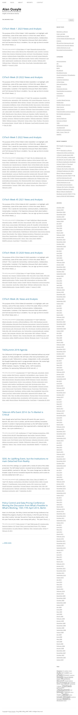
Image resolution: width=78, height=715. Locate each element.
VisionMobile (30, 444)
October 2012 (60, 518)
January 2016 (60, 429)
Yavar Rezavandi (40, 185)
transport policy (37, 528)
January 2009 (60, 621)
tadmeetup (23, 488)
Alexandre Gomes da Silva (38, 49)
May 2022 (59, 283)
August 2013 (60, 495)
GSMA (41, 482)
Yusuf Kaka (16, 241)
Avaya (13, 51)
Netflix (37, 114)
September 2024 (61, 219)
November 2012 (61, 516)
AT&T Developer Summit (40, 322)
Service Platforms (61, 118)
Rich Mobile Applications (63, 114)
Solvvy (23, 116)
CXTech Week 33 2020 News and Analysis (22, 252)
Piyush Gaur (35, 389)
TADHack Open (6, 63)
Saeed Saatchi (9, 61)
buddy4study (13, 162)
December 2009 (61, 596)
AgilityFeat (34, 220)
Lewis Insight (8, 111)
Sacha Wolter (34, 486)
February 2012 (61, 536)
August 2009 (60, 605)
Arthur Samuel (36, 160)
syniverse (10, 118)
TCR (71, 690)
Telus (20, 63)
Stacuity (41, 116)
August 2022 (60, 276)
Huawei (59, 679)
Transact (14, 185)
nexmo (29, 484)
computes (11, 377)
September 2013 (61, 493)
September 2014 (61, 466)
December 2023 (61, 239)
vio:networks (24, 398)
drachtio (46, 167)
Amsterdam (25, 100)
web (17, 491)
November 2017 (61, 392)
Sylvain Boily (24, 393)
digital (34, 326)
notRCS (36, 58)
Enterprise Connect (20, 54)
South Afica (16, 285)
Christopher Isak (7, 165)
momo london (22, 484)
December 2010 (61, 568)
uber (34, 335)
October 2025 (60, 207)
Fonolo (38, 379)
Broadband (60, 70)
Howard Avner (13, 382)
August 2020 (60, 331)
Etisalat (16, 437)
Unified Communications (64, 130)
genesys (4, 56)
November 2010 (61, 571)
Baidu (42, 275)
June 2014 (59, 472)
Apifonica (24, 160)
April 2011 (59, 559)
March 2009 (60, 616)
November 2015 (61, 434)
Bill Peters (59, 66)
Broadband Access (62, 73)
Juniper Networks (43, 56)
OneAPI (24, 282)
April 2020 (59, 340)
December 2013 (61, 486)
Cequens (41, 375)
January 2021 (60, 319)
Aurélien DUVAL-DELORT (9, 435)
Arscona (45, 100)
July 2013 (59, 497)
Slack (22, 333)
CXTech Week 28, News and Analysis (20, 298)
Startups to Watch (62, 121)
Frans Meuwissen (38, 54)
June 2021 (59, 308)
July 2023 (59, 251)
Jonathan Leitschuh (41, 329)
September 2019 (61, 356)
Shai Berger (18, 391)
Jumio (41, 171)
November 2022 (61, 269)
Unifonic (27, 185)
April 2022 (59, 285)
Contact (40, 2)
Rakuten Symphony (28, 234)
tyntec (4, 398)
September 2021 (61, 301)
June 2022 (59, 281)
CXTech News (20, 49)
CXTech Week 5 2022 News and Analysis (21, 137)
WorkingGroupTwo (24, 400)
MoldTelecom (25, 231)
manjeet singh (33, 174)
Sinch (33, 181)
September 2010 (61, 575)
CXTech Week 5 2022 (37, 165)
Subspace (38, 181)
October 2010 (60, 573)
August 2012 (60, 523)
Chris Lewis (35, 102)
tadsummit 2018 (33, 393)
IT (8, 484)
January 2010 (60, 593)
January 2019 (60, 374)
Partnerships (28, 331)
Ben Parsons (15, 375)
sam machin (44, 234)
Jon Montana (39, 280)
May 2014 (59, 475)
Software (38, 333)
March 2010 (60, 589)
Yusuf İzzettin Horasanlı (37, 123)
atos (46, 160)
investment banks (12, 109)
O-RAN (12, 178)
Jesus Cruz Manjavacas (16, 229)
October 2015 (60, 436)
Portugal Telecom (25, 486)
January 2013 (60, 511)
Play (16, 234)
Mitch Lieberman (13, 58)
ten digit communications (22, 395)
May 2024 (59, 228)
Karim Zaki (28, 384)
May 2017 (59, 404)
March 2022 (60, 287)
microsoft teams (16, 331)
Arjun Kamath (27, 222)
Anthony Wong (6, 51)
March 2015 (60, 452)
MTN (19, 386)
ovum (8, 440)
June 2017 (59, 402)
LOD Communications (37, 229)
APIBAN (15, 222)
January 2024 (60, 237)
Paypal (17, 526)
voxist (40, 398)
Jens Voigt (28, 56)
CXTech (4, 54)
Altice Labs (34, 373)
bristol (12, 278)
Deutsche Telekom (40, 435)
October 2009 (60, 600)
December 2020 (61, 322)
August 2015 (60, 440)
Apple (70, 671)
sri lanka (34, 61)
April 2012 (59, 532)
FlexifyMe (12, 169)
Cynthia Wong (18, 482)
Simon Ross (5, 236)
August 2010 (60, 577)
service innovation (44, 282)
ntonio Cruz (37, 484)
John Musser (31, 329)
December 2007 (61, 651)
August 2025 (60, 210)
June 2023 (59, 253)
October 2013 (60, 491)
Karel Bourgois (20, 384)
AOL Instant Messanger (35, 100)
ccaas (35, 51)
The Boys (39, 121)
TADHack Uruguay (11, 121)
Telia (9, 395)
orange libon (16, 486)
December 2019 (61, 349)
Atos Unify (38, 222)
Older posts (6, 543)
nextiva (19, 282)
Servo (4, 285)
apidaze (9, 375)
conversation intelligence (9, 105)
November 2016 (61, 415)
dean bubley (45, 278)
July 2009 (59, 607)
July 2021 (59, 306)
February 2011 (61, 564)
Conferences (22, 433)
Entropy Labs (9, 329)
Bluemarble (30, 51)
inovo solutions (26, 382)
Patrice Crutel (9, 389)
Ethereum (33, 379)
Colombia (41, 102)
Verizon (33, 185)
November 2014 (61, 461)
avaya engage (14, 225)
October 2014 (60, 463)
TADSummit (14, 63)
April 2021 (59, 312)
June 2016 (59, 418)
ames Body (41, 373)
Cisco (18, 278)
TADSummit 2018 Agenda (14, 349)
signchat (18, 333)
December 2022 (61, 267)
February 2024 (61, 235)
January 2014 (60, 484)
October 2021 (60, 299)
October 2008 (60, 628)
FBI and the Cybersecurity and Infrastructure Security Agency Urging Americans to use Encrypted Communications (66, 180)
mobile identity (16, 231)
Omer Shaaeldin (33, 386)
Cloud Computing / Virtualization (66, 75)
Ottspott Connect (43, 386)
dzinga (4, 169)
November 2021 (61, 296)
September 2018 (61, 379)
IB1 (38, 227)
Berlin (19, 102)
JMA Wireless (27, 229)
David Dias (21, 377)
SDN (43, 486)
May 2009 (59, 612)
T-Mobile (20, 442)
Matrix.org (25, 114)
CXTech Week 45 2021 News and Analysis (22, 199)
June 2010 (59, 582)
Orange (4, 440)
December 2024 (61, 212)
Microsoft (40, 174)
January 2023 (60, 265)
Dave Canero (37, 105)
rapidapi (46, 331)
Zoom (46, 123)
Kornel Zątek (32, 437)
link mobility (16, 111)
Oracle (66, 681)
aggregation (15, 100)
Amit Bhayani (11, 160)
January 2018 (60, 390)
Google (18, 169)
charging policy (44, 524)
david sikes (23, 167)
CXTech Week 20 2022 (27, 105)
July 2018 (59, 381)
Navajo (15, 282)
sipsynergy (9, 285)
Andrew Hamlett (21, 275)
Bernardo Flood (17, 324)
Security (59, 116)
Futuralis (45, 54)
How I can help (61, 34)
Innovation (60, 93)
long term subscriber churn (28, 111)
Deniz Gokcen (45, 105)
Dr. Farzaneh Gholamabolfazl (35, 167)
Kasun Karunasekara (38, 109)
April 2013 (59, 504)
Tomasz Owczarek (27, 335)
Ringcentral (42, 58)
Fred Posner (27, 227)
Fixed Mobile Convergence (64, 91)
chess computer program (34, 162)
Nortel (32, 58)
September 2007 (61, 657)
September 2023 (61, 246)
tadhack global (60, 687)
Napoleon (32, 114)
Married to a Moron (62, 32)
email (3, 329)
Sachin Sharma (17, 116)
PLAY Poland (14, 440)
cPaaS (18, 105)
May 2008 (59, 639)
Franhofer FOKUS (34, 482)
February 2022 (61, 290)
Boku (7, 162)
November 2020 (61, 324)
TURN (19, 185)
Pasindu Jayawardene (21, 178)
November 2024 (61, 214)
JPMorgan (29, 109)
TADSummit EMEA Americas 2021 (11, 238)
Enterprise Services (62, 89)
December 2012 (61, 513)
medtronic (15, 386)
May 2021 (59, 310)
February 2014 (61, 482)
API (17, 433)
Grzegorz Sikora (34, 169)
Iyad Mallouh (13, 171)
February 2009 (61, 619)
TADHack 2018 (41, 61)
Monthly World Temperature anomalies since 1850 (21, 176)
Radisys (20, 234)
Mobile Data (60, 102)
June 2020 (59, 335)
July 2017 (59, 399)
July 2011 (59, 552)
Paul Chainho (17, 389)
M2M (3, 114)
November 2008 (61, 625)
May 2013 (59, 502)
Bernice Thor (23, 51)
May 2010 (59, 584)
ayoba (17, 51)
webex (11, 338)
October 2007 (60, 655)
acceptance (36, 98)
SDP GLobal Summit (8, 488)
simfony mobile (26, 391)
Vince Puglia (29, 63)
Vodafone (73, 697)
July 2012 (59, 525)
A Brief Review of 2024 (63, 36)
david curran (16, 167)
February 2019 (61, 372)
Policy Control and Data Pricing (28, 526)
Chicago (29, 102)
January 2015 (60, 456)
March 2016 (60, 424)
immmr (20, 382)
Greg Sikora (44, 379)
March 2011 (60, 561)
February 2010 (61, 591)
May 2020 (59, 338)
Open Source (60, 107)
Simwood (24, 61)
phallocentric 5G (31, 178)
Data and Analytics (62, 84)
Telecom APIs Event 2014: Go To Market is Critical (22, 413)
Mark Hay (5, 58)
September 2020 (61, 328)
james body (26, 171)
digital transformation (8, 280)
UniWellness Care (41, 335)
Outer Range (8, 116)
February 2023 (61, 262)
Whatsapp (28, 123)
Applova (29, 160)
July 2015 (59, 443)
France (16, 107)
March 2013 (60, 507)
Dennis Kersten (9, 379)
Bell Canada (34, 524)
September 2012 (61, 520)
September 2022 (61, 274)
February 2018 (61, 388)
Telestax (67, 692)
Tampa (27, 121)
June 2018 (59, 383)
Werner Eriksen (14, 400)
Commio (40, 51)
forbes (23, 329)
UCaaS (8, 398)
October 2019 (60, 354)
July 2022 (59, 278)
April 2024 (59, 230)
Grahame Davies (12, 56)
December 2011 (61, 541)
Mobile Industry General (63, 105)
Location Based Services (63, 100)
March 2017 (60, 408)
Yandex (27, 287)
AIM (20, 100)
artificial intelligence (23, 322)
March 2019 (60, 370)
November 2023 (61, 242)
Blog (12, 2)
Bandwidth (14, 102)
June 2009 (59, 609)
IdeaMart (39, 107)
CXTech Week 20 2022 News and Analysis (22, 77)
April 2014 (59, 477)
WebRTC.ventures (7, 241)
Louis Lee (15, 174)
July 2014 (59, 470)
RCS (20, 181)
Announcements (61, 61)
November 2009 (61, 598)
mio (23, 331)
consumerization (25, 278)
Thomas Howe (34, 395)
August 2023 (60, 249)
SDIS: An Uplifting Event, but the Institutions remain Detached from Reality (25, 460)
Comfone (47, 102)
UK (23, 123)
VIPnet (45, 528)
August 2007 (60, 660)
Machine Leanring (24, 174)
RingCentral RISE (26, 181)
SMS (33, 333)
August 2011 (60, 550)
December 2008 (61, 623)
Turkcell (16, 123)
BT (31, 225)
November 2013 (61, 488)
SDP (46, 486)
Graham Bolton (24, 169)
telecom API (34, 442)
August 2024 (60, 221)
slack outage (28, 333)
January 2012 (60, 539)
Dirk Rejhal (25, 482)
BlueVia (11, 482)
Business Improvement (29, 324)
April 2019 (59, 367)
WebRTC (4, 65)
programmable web (37, 331)
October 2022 (60, 271)
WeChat (27, 338)
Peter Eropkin (10, 234)
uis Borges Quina (15, 398)
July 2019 (59, 360)
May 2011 (59, 557)
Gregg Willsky (21, 56)
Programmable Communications (66, 111)
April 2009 (59, 614)
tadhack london (37, 285)
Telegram (15, 335)
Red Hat (29, 282)
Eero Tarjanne (11, 54)
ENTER (27, 379)
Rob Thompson (27, 440)
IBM (25, 280)
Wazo (3, 400)
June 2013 (59, 500)
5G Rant (33, 273)
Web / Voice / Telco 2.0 (32, 479)
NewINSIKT (25, 386)
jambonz (23, 109)
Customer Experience (63, 80)
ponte (20, 440)
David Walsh (28, 326)
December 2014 (61, 459)
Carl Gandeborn (30, 375)
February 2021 (61, 317)
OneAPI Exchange (7, 486)
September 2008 (61, 630)
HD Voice (41, 169)
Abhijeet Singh (39, 158)
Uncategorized (28, 319)
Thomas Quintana (43, 395)
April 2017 (59, 406)
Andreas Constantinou (39, 433)
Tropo (39, 488)
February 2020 (61, 344)
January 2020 (60, 347)
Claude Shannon (16, 165)
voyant (45, 398)
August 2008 (60, 632)
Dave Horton (8, 167)
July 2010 (59, 580)
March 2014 (60, 479)
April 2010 (59, 587)
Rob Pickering (43, 389)
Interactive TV (60, 96)
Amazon (4, 160)
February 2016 (61, 427)
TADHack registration (36, 118)
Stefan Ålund (23, 285)
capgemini (22, 375)
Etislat (15, 227)
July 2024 (59, 223)
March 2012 (60, 534)
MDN (44, 280)
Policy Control (20, 524)
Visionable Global (38, 63)
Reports (30, 2)
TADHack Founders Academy (22, 118)
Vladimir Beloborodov (8, 287)
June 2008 (59, 637)
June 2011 (59, 555)
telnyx (31, 121)
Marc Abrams (18, 114)
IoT (19, 109)
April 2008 (59, 641)
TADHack (13, 183)
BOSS (58, 68)
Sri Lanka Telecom (18, 528)
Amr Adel (18, 160)
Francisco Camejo (23, 107)
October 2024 (60, 217)
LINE (10, 331)
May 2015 (59, 447)
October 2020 (60, 326)
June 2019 (59, 363)
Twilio (20, 123)
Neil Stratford (33, 231)
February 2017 (61, 411)
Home (4, 2)
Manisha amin (10, 114)
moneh (4, 176)
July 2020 (59, 333)
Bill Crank (46, 275)
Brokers (24, 102)
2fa (32, 158)
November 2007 (61, 653)
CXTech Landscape (35, 278)
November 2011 (61, 543)
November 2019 (61, 351)
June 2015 (59, 445)
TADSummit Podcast (62, 125)
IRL (27, 329)
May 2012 (59, 529)
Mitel (45, 174)
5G (31, 98)
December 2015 (61, 431)
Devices (59, 86)
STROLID (46, 116)
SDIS (40, 486)
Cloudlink (35, 225)
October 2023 (60, 244)
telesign (40, 393)
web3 (45, 63)
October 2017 (60, 395)
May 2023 (59, 255)
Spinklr (29, 61)
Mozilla (10, 282)
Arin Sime (20, 222)
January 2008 (60, 648)
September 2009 (61, 603)
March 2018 (60, 386)
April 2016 (59, 422)
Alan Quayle (12, 711)
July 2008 (59, 635)
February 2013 (61, 509)
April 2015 (59, 450)
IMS (8, 171)
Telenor (11, 444)
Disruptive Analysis (20, 379)
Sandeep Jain (17, 61)
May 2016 (59, 420)
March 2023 (60, 260)
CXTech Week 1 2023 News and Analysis (21, 28)
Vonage (17, 287)
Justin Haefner (12, 384)
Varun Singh (32, 238)
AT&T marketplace (7, 324)
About (20, 2)
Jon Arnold (34, 56)
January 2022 (60, 292)
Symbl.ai (4, 118)
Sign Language (11, 333)
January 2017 (60, 413)
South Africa (29, 116)
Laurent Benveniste (41, 437)
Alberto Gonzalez (42, 220)
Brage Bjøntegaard (22, 435)
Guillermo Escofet (23, 437)
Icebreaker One (44, 227)
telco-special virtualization (31, 183)
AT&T (42, 160)
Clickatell (24, 165)
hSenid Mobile (33, 107)
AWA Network (22, 225)
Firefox (17, 280)
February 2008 (61, 646)
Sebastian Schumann (8, 391)
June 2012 (59, 527)
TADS (58, 123)
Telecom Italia (42, 442)
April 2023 (59, 258)
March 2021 (60, 315)
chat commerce (22, 162)
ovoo (3, 389)
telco (10, 335)
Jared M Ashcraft (34, 171)
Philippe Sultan (41, 178)
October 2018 (60, 376)
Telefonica (5, 444)
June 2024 (59, 226)
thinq (23, 63)
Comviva (45, 51)
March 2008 (60, 644)
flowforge (20, 227)
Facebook (72, 675)
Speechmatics (13, 236)
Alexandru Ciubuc (7, 222)
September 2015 (61, 438)
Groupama (5, 382)
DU (14, 526)
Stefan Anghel (16, 393)
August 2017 (60, 397)
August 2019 (60, 358)
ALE (45, 158)
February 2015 (61, 454)
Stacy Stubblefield (36, 391)
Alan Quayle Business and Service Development (11, 10)
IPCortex (34, 382)
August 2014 (60, 468)
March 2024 (60, 233)
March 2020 (60, 342)
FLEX (8, 169)
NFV (8, 178)
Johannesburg (31, 280)
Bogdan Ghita (6, 278)
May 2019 (59, 365)
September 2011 (61, 548)
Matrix (9, 386)
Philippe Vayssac (26, 389)
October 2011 (60, 545)
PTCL (39, 526)
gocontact (34, 227)
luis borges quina (36, 384)
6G (34, 158)
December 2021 (61, 294)
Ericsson (66, 675)
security (4, 333)
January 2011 (60, 566)
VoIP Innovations (33, 398)
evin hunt (29, 54)
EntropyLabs (17, 329)
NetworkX (42, 114)
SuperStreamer (33, 236)
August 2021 (60, 303)
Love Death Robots (41, 111)
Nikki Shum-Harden (24, 58)
